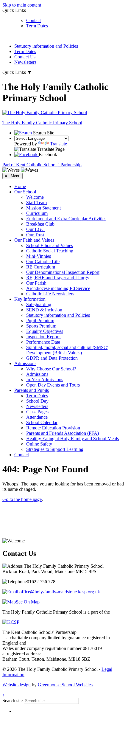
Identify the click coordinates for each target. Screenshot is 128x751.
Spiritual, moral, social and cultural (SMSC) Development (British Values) (67, 350)
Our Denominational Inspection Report (62, 272)
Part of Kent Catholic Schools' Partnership (42, 164)
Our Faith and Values (34, 240)
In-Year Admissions (44, 379)
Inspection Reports (43, 336)
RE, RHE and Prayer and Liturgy (57, 277)
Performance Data (43, 342)
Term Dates (37, 25)
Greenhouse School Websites (65, 684)
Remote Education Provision (53, 427)
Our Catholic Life (43, 261)
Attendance (37, 417)
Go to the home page (22, 499)
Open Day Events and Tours (53, 384)
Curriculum (37, 213)
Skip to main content (21, 4)
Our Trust (35, 234)
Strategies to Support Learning (54, 449)
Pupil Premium (40, 320)
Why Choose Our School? (51, 368)
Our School (25, 191)
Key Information (30, 299)
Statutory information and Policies (46, 46)
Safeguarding (38, 304)
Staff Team (36, 202)
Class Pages (37, 411)
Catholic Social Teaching (49, 250)
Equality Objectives (44, 331)
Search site (12, 700)
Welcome (35, 197)
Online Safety (39, 443)
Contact (33, 20)
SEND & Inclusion (44, 309)
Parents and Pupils (31, 390)
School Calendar (41, 422)
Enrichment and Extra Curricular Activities (66, 218)
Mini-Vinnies (38, 256)
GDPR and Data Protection (52, 358)
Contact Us (24, 56)
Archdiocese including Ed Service (58, 288)
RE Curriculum (40, 266)
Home (20, 186)
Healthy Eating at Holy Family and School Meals (72, 438)
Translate (58, 143)
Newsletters (25, 62)
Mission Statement (43, 207)
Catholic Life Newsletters (50, 293)
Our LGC (35, 229)
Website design (16, 684)
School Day (37, 401)
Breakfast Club (40, 223)
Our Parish (36, 282)
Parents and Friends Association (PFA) (62, 433)
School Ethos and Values (49, 245)
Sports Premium (41, 325)
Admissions (25, 363)
